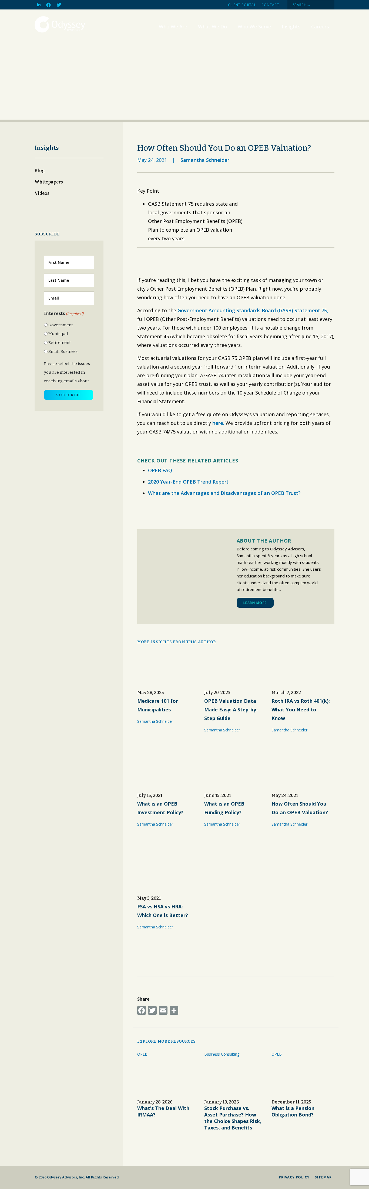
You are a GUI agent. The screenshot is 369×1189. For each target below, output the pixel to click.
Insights (291, 26)
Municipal (58, 333)
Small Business (63, 351)
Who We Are (173, 26)
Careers (320, 26)
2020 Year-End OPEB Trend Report (188, 481)
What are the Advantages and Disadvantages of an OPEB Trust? (224, 493)
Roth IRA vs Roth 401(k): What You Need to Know (300, 709)
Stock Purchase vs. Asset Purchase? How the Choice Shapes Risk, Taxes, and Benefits (232, 1118)
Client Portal (242, 4)
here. (218, 423)
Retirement (59, 342)
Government (60, 325)
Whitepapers (49, 182)
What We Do (212, 26)
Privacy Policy (294, 1177)
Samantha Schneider (204, 160)
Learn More (255, 602)
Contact (270, 4)
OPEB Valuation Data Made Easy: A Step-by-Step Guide (231, 709)
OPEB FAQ (160, 470)
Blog (40, 170)
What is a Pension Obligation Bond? (292, 1111)
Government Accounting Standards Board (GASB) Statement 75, (252, 310)
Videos (42, 193)
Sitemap (323, 1177)
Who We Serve (254, 26)
